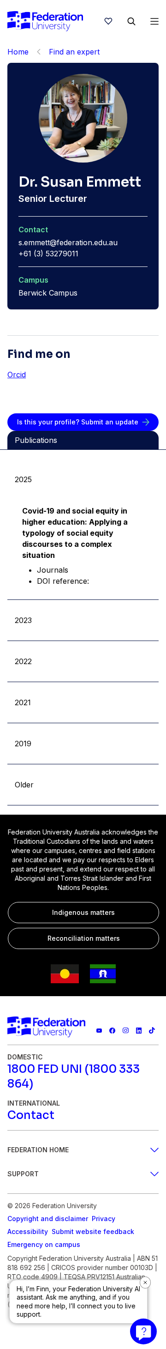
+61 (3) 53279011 (48, 253)
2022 (23, 661)
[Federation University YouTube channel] (99, 1030)
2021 (23, 702)
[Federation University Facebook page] (112, 1030)
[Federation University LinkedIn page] (139, 1030)
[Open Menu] (154, 21)
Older (24, 784)
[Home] (45, 21)
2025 (23, 479)
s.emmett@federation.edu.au (68, 242)
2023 (23, 620)
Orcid (16, 374)
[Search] (131, 21)
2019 (23, 743)
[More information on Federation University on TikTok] (152, 1030)
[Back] (39, 51)
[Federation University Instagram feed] (125, 1030)
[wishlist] (108, 21)
